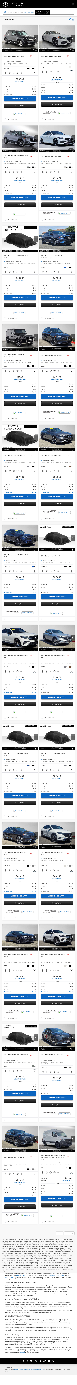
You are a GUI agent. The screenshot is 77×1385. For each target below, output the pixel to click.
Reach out (22, 1352)
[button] (36, 38)
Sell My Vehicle (20, 106)
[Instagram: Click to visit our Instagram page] (36, 1361)
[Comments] (34, 73)
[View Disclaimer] (21, 73)
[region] (20, 90)
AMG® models (9, 1277)
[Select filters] (69, 20)
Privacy (26, 1369)
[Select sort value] (72, 19)
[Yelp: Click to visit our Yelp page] (40, 1361)
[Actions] (34, 56)
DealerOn (16, 1369)
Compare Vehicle (12, 119)
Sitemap (21, 1369)
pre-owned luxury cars (22, 1275)
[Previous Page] (58, 1233)
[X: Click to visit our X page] (27, 1361)
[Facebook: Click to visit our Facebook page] (23, 1361)
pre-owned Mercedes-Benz (57, 1275)
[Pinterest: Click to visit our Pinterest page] (31, 1361)
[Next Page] (61, 1233)
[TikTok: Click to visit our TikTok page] (44, 1361)
